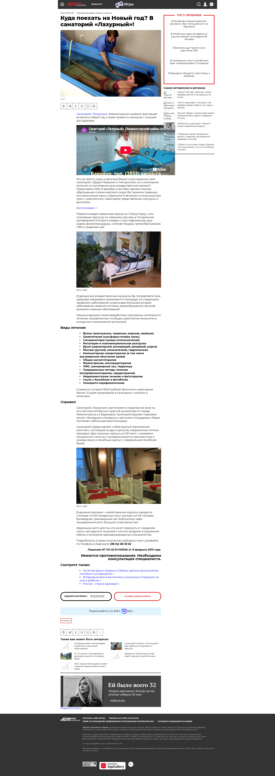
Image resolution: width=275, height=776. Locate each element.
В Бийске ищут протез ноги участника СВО (189, 49)
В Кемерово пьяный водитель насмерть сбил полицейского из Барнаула (189, 24)
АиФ (62, 98)
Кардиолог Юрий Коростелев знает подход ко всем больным (139, 654)
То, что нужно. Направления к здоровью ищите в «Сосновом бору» (89, 656)
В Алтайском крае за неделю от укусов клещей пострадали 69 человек (189, 37)
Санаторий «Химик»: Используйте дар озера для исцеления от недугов (141, 646)
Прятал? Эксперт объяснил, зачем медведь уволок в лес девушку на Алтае (194, 94)
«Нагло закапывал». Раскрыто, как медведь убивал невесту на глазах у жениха (195, 105)
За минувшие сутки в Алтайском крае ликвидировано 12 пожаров (189, 62)
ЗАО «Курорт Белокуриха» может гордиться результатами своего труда (90, 666)
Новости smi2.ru (71, 708)
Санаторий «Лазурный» (92, 114)
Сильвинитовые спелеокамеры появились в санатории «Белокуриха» (89, 646)
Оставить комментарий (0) (137, 596)
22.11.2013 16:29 (67, 13)
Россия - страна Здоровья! (100, 583)
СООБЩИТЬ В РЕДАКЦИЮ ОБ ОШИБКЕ (175, 721)
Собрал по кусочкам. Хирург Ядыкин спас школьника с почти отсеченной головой (195, 147)
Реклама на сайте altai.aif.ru (124, 718)
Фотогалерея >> (87, 208)
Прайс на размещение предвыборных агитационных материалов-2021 (118, 721)
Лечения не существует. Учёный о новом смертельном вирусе (194, 124)
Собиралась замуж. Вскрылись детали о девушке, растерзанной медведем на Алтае (193, 136)
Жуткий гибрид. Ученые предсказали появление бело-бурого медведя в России (195, 115)
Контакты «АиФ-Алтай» (94, 718)
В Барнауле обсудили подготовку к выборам (189, 74)
